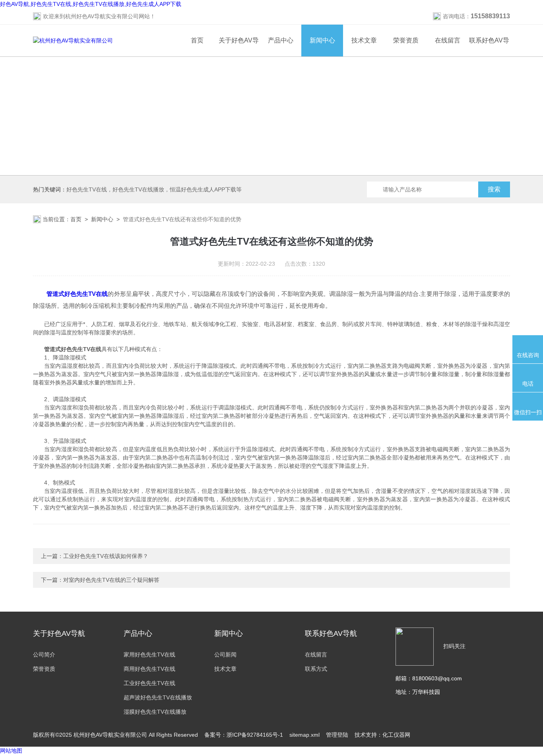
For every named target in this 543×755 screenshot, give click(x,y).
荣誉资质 (406, 40)
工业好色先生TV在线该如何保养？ (105, 556)
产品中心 (280, 40)
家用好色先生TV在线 (149, 654)
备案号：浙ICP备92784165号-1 (243, 735)
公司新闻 (225, 654)
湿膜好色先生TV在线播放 (155, 712)
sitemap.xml (304, 735)
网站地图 (11, 750)
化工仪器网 (396, 735)
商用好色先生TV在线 (149, 669)
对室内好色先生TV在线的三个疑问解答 (111, 580)
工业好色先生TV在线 (149, 683)
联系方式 (316, 669)
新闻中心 (322, 40)
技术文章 (364, 40)
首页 (197, 40)
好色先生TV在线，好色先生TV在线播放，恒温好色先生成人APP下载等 (154, 189)
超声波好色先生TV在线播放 (158, 697)
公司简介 (44, 654)
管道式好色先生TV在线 (77, 293)
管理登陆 (337, 735)
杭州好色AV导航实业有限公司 (102, 16)
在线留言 (447, 40)
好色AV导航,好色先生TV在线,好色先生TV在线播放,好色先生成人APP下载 (90, 4)
